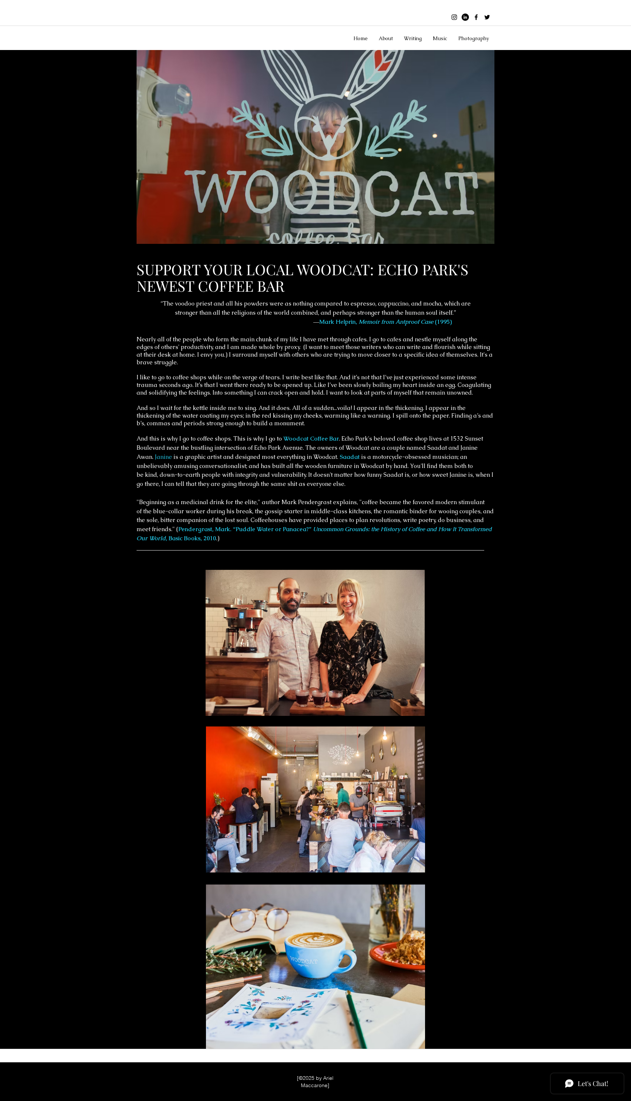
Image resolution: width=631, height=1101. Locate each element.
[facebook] (476, 17)
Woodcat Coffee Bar (311, 438)
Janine (163, 457)
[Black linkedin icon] (465, 17)
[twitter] (487, 17)
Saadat (350, 457)
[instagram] (454, 17)
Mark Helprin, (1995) (385, 322)
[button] (385, 38)
